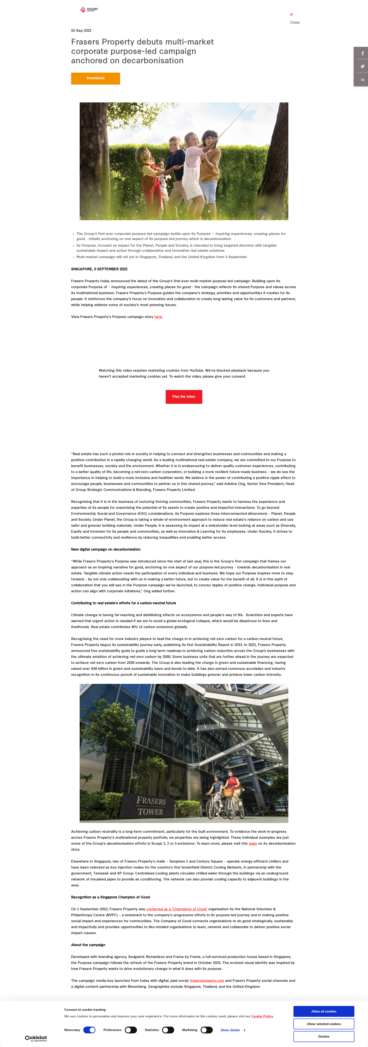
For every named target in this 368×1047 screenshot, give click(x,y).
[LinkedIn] (362, 79)
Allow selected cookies (324, 1024)
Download (96, 78)
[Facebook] (362, 53)
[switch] (131, 1030)
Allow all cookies (323, 1011)
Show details (230, 1030)
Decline (323, 1036)
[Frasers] (89, 9)
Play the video (183, 396)
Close (291, 22)
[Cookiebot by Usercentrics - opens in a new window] (36, 1038)
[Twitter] (362, 66)
